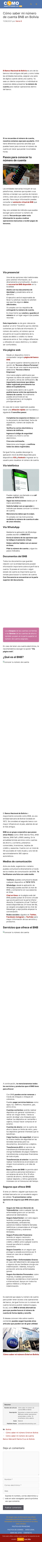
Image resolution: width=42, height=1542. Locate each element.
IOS (14, 457)
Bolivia (8, 1429)
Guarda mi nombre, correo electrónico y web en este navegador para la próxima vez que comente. (21, 1498)
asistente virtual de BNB (23, 202)
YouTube (30, 917)
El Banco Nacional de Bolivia (15, 71)
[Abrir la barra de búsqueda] (31, 4)
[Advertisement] (21, 47)
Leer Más (27, 1539)
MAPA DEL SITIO (16, 1533)
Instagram (20, 917)
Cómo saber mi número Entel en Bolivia (22, 1433)
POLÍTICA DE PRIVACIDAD (21, 1526)
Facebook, (10, 917)
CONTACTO (28, 1533)
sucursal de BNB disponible (19, 284)
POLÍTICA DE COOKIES (15, 1530)
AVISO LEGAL (29, 1530)
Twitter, (33, 915)
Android (21, 457)
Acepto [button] (20, 1539)
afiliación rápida (18, 410)
